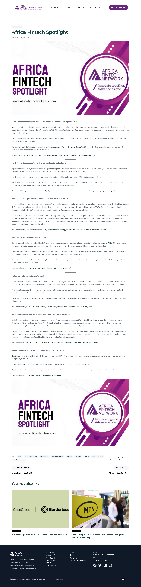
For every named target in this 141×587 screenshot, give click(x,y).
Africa (19, 456)
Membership (66, 7)
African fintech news (57, 456)
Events (89, 7)
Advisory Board (52, 555)
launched (21, 364)
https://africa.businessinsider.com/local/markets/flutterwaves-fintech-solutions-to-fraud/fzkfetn (57, 307)
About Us (52, 7)
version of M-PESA (105, 243)
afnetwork (15, 37)
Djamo (14, 127)
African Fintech (44, 456)
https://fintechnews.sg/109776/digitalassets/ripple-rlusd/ (41, 375)
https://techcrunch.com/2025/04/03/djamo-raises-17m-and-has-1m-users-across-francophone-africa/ (58, 155)
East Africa (78, 456)
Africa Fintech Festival (31, 456)
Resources (99, 7)
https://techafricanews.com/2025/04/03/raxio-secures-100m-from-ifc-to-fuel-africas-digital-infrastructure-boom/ (62, 342)
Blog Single (17, 27)
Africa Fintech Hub (77, 561)
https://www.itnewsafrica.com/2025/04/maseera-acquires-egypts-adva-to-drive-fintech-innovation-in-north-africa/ (63, 230)
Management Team (51, 561)
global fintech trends (18, 460)
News (71, 555)
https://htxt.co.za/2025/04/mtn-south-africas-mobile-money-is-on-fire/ (46, 268)
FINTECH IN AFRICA (97, 456)
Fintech (87, 456)
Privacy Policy (60, 579)
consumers (82, 281)
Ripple (14, 356)
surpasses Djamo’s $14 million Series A (68, 147)
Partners (80, 7)
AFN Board (50, 558)
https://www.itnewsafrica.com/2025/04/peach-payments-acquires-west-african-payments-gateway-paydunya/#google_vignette (68, 191)
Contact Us (51, 565)
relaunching (67, 251)
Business (69, 456)
